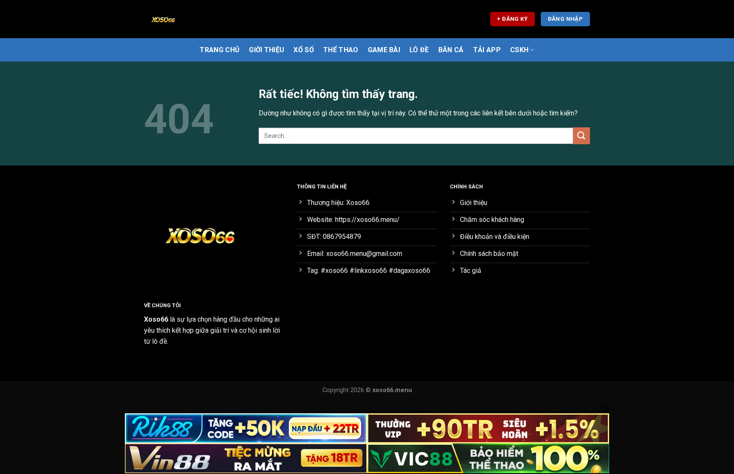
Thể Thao (341, 50)
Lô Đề (419, 50)
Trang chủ (220, 50)
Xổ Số (304, 50)
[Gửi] (581, 135)
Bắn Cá (451, 50)
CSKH (519, 50)
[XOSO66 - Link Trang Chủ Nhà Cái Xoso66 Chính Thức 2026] (186, 19)
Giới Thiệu (266, 50)
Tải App (487, 50)
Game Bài (384, 50)
